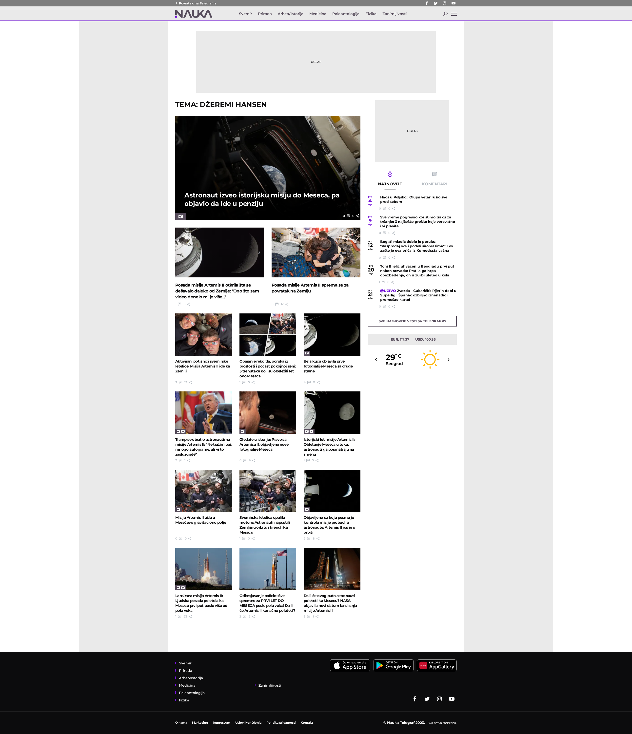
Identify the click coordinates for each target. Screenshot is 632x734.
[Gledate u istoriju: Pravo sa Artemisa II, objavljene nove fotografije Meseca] (267, 412)
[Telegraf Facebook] (427, 3)
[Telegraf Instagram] (444, 3)
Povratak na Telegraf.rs (198, 3)
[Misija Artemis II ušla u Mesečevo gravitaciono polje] (203, 491)
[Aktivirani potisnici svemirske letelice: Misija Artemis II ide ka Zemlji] (203, 334)
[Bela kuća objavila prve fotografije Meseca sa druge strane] (332, 334)
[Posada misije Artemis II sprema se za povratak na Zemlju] (316, 252)
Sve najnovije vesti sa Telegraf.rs (412, 321)
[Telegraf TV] (453, 3)
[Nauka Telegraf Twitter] (436, 3)
